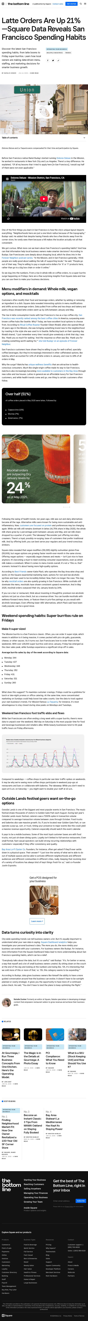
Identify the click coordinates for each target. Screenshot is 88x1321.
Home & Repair (29, 1279)
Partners (71, 1276)
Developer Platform (53, 1269)
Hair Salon (28, 1269)
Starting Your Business (35, 1180)
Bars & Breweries (30, 1258)
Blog (47, 1255)
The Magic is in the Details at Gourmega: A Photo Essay (32, 1058)
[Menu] (85, 4)
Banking (5, 1276)
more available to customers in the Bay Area (57, 371)
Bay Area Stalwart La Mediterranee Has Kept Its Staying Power (54, 1120)
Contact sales (58, 4)
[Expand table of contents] (85, 137)
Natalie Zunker (10, 73)
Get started (71, 4)
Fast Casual (28, 1255)
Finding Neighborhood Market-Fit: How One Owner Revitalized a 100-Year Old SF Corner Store (10, 1132)
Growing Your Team (33, 1202)
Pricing (48, 1245)
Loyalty (4, 1269)
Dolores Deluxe (64, 158)
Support (49, 1262)
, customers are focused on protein (35, 525)
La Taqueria (52, 702)
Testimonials (50, 1252)
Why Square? (51, 1248)
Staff (4, 1279)
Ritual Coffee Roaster (30, 325)
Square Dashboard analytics (54, 942)
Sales (48, 1258)
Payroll (4, 1283)
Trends (68, 53)
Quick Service (29, 1248)
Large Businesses (30, 1283)
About (70, 1262)
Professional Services (32, 1276)
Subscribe (81, 1201)
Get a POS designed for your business (43, 879)
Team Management (9, 1286)
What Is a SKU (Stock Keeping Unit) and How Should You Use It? (77, 1059)
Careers (71, 1269)
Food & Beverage (30, 1245)
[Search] (81, 4)
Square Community (53, 1265)
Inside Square (30, 1208)
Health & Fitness (30, 1272)
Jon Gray (8, 1082)
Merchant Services (53, 1272)
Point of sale (6, 1248)
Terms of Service (79, 1316)
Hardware (5, 1293)
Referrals (71, 1272)
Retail (26, 1262)
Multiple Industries (55, 53)
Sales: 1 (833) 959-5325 (76, 1251)
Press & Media (73, 1265)
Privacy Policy (69, 1206)
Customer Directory (9, 1272)
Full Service (28, 1252)
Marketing (6, 1265)
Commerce (6, 1245)
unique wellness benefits (40, 364)
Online (4, 1255)
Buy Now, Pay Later (9, 1290)
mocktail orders (16, 581)
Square (51, 1068)
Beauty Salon (29, 1265)
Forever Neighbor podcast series (17, 258)
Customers (6, 1262)
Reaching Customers (34, 1184)
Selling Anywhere (32, 1188)
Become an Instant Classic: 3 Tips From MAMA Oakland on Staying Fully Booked (33, 1122)
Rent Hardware (51, 1276)
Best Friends (20, 571)
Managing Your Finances (36, 1193)
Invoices (5, 1258)
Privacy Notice (67, 1316)
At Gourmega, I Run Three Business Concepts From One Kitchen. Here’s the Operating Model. (11, 1065)
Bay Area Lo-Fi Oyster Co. (14, 849)
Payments (5, 1252)
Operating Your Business (57, 49)
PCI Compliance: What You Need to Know (55, 1058)
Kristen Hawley (32, 1137)
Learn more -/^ (37, 921)
